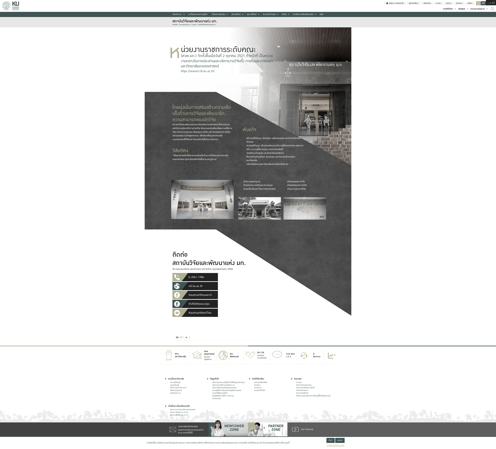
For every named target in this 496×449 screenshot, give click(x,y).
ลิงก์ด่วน (257, 385)
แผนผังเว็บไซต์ (259, 390)
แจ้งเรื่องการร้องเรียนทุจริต (303, 14)
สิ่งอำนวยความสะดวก (178, 387)
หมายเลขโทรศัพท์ (260, 382)
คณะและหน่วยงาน (477, 9)
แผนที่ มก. (258, 387)
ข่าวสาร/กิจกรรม (269, 14)
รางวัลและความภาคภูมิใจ (197, 14)
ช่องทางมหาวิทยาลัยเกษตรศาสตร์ (182, 409)
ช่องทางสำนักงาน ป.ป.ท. (179, 414)
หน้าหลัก (174, 24)
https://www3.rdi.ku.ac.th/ (198, 71)
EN (483, 3)
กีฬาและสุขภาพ (176, 390)
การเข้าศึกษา (448, 9)
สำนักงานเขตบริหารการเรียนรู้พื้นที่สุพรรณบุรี (313, 395)
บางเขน (194, 24)
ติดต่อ (284, 14)
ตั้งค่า (330, 440)
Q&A (321, 14)
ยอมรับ (339, 440)
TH (478, 3)
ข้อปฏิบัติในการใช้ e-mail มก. (223, 395)
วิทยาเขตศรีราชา (302, 393)
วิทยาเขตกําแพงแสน (304, 385)
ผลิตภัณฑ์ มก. (175, 393)
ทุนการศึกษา (252, 14)
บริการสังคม (236, 14)
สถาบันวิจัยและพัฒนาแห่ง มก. (207, 24)
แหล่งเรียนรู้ (174, 385)
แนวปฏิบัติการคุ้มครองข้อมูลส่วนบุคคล (226, 390)
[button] (161, 355)
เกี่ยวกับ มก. (177, 14)
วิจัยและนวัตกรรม (218, 14)
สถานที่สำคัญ (175, 382)
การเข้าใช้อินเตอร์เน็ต (220, 393)
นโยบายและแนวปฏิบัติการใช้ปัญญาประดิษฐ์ (228, 382)
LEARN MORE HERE (335, 445)
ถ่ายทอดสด (216, 398)
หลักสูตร (461, 9)
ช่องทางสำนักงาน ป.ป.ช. (179, 412)
